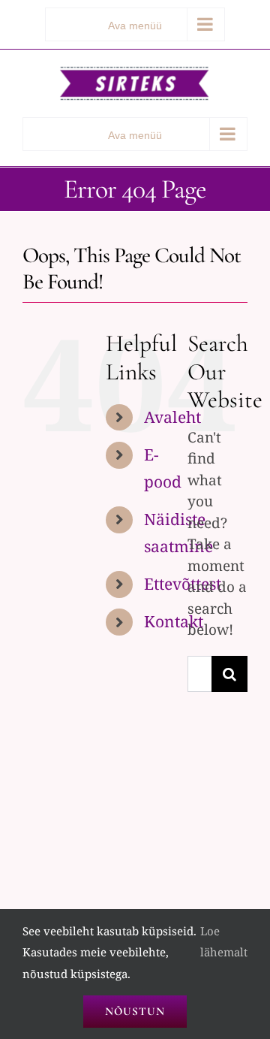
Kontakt (173, 621)
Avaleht (172, 416)
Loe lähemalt (224, 941)
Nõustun (135, 1011)
